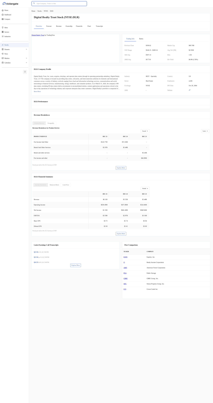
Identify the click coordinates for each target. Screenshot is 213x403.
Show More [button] (37, 91)
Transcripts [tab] (99, 26)
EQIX (125, 257)
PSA (125, 273)
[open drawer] (25, 72)
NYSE (46, 11)
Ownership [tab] (69, 26)
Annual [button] (144, 131)
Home (33, 11)
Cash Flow (66, 185)
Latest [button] (204, 131)
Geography (51, 123)
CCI (125, 289)
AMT (125, 268)
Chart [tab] (89, 26)
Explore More (121, 168)
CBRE (126, 278)
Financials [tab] (79, 26)
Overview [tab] (39, 26)
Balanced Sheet (54, 185)
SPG (125, 284)
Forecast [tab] (48, 26)
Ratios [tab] (141, 39)
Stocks (39, 11)
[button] (14, 10)
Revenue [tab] (58, 26)
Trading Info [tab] (130, 39)
